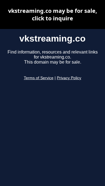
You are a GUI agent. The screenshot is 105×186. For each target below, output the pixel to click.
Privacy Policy (69, 78)
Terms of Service (38, 78)
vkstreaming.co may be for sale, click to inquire (52, 14)
